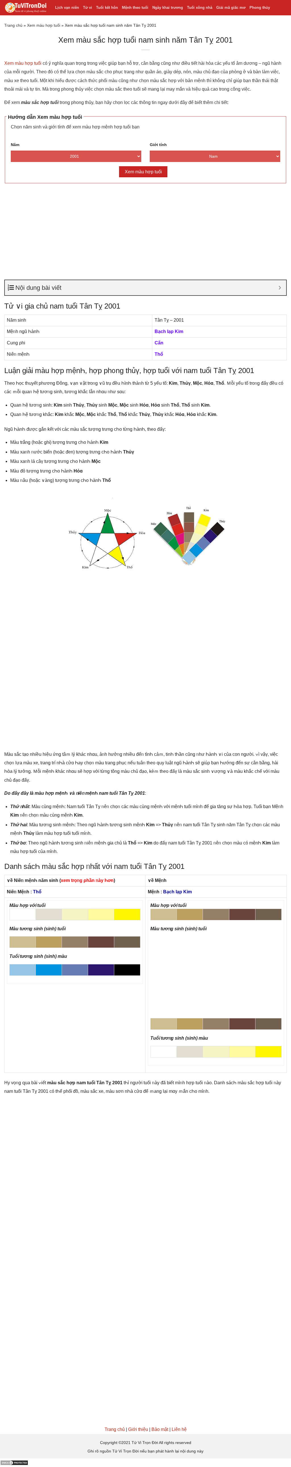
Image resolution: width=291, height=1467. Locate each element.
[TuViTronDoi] (25, 8)
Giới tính (158, 144)
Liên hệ (179, 1429)
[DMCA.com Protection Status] (14, 1462)
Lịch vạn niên (67, 7)
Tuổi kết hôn (107, 7)
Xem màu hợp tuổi (43, 25)
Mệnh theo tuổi (135, 7)
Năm (15, 144)
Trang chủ (13, 25)
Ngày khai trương (167, 7)
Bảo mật (159, 1429)
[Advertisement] (145, 229)
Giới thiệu (138, 1429)
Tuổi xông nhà (199, 7)
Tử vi (87, 7)
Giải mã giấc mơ (231, 7)
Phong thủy (260, 7)
